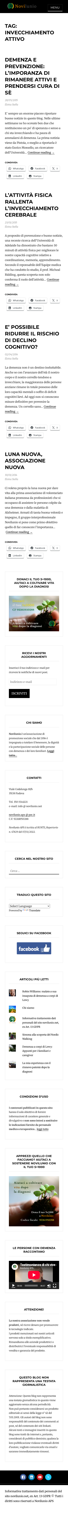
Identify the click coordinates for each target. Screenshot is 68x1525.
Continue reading (41, 152)
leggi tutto (42, 1129)
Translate (34, 910)
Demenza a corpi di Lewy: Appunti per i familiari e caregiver (37, 1051)
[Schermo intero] (54, 1285)
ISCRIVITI (19, 693)
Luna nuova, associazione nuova (25, 460)
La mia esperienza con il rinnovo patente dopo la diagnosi (36, 1067)
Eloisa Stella (11, 104)
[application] (34, 1275)
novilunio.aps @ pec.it (22, 814)
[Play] (13, 1285)
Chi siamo (28, 1007)
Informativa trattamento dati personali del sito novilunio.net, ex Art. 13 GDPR (40, 1022)
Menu (55, 7)
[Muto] (49, 1285)
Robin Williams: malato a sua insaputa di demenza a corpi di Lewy (40, 996)
